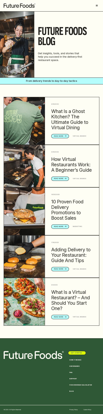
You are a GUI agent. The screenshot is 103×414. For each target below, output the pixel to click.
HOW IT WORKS (75, 360)
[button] (96, 5)
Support (73, 378)
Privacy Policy (73, 409)
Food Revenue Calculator (80, 385)
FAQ (70, 372)
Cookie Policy (87, 409)
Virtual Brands (79, 136)
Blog (71, 391)
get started (76, 353)
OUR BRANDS (74, 366)
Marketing (77, 226)
